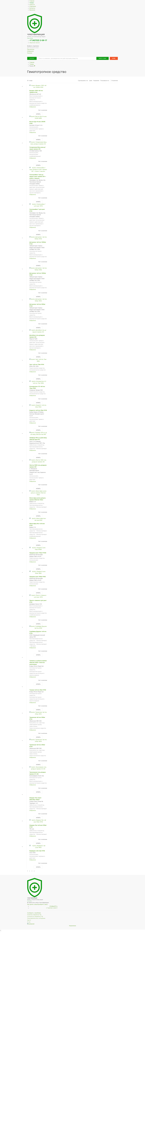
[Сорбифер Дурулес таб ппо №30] (38, 627)
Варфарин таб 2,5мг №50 (37, 851)
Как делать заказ (32, 904)
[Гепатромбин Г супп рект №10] (38, 205)
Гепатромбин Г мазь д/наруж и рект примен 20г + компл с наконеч (37, 176)
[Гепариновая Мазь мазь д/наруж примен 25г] (38, 143)
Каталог (32, 58)
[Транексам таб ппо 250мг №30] (38, 740)
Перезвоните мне (72, 1098)
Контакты (32, 8)
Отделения (32, 6)
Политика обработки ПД (34, 914)
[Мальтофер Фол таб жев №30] (38, 519)
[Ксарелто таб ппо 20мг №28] (38, 406)
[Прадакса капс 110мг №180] (38, 548)
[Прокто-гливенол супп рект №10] (38, 596)
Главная (31, 1)
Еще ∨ (29, 920)
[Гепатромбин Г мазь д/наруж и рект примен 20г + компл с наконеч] (38, 169)
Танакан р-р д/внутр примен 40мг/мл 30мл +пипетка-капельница (38, 662)
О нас (29, 922)
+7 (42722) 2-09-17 (38, 40)
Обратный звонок (34, 42)
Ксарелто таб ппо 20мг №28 (38, 410)
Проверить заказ (42, 904)
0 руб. (113, 58)
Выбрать (56, 947)
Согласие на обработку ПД (35, 916)
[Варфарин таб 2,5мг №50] (38, 846)
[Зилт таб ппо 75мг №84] (38, 360)
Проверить (72, 1004)
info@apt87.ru (53, 906)
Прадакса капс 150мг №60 (37, 576)
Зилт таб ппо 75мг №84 (36, 364)
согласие (61, 998)
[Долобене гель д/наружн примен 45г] (38, 331)
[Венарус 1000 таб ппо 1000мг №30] (38, 86)
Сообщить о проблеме (34, 913)
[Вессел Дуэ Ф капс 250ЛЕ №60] (38, 117)
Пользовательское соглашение (36, 918)
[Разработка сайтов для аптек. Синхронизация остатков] (30, 923)
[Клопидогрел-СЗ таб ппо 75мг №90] (38, 382)
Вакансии (32, 10)
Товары (31, 2)
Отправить (72, 1067)
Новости (32, 4)
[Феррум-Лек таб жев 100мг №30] (38, 821)
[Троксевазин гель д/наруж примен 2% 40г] (38, 768)
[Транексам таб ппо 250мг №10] (38, 713)
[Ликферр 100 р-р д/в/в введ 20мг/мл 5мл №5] (38, 433)
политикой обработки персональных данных (72, 1000)
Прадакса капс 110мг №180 (37, 553)
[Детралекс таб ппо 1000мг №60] (38, 269)
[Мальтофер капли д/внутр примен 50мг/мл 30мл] (38, 492)
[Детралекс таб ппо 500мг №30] (38, 300)
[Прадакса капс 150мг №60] (38, 572)
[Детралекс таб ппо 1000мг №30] (38, 238)
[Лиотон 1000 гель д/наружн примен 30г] (38, 461)
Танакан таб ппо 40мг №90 (37, 690)
